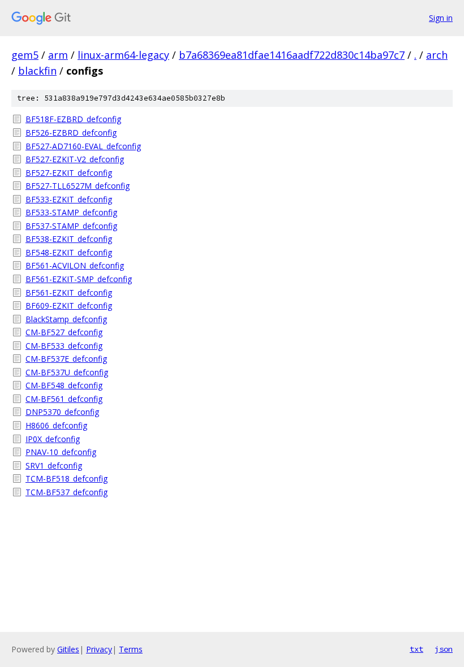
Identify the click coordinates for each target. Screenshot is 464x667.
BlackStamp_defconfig (66, 319)
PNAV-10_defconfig (60, 452)
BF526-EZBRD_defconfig (71, 132)
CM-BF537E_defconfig (66, 358)
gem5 (24, 55)
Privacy (99, 649)
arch (437, 55)
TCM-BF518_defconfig (66, 478)
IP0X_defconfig (52, 439)
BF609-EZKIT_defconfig (68, 305)
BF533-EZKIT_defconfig (68, 199)
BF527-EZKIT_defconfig (68, 172)
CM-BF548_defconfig (63, 385)
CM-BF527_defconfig (63, 332)
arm (58, 55)
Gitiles (68, 649)
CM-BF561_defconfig (63, 398)
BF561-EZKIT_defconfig (68, 292)
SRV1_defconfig (53, 465)
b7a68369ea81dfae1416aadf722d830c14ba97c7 (292, 55)
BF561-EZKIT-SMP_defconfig (78, 279)
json (444, 649)
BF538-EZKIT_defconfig (68, 238)
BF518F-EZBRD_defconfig (73, 119)
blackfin (37, 70)
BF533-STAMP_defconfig (71, 212)
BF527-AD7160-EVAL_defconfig (83, 146)
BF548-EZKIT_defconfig (68, 252)
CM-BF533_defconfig (63, 345)
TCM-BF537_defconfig (66, 492)
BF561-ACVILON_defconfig (74, 265)
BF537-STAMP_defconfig (71, 225)
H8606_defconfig (56, 425)
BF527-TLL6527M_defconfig (77, 185)
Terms (131, 649)
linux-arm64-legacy (123, 55)
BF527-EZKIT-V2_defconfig (74, 159)
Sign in (441, 17)
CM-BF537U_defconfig (66, 372)
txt (416, 649)
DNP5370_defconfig (62, 411)
